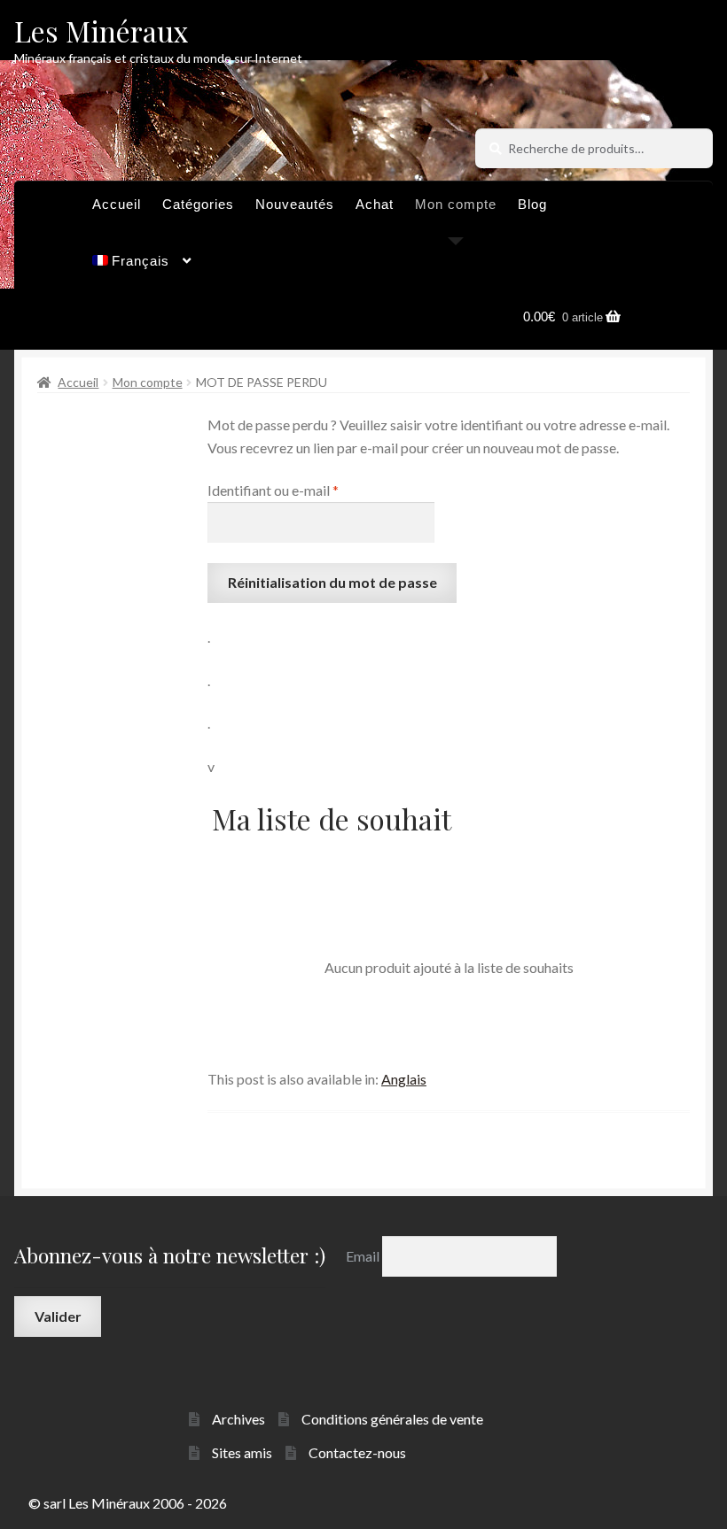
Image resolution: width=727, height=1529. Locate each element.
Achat (375, 204)
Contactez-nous (357, 1452)
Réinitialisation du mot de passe (332, 582)
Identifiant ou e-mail (308, 489)
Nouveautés (294, 204)
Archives (238, 1418)
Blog (532, 204)
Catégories (198, 204)
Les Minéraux (101, 31)
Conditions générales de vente (392, 1418)
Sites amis (242, 1452)
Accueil (116, 204)
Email (364, 1255)
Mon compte (455, 204)
